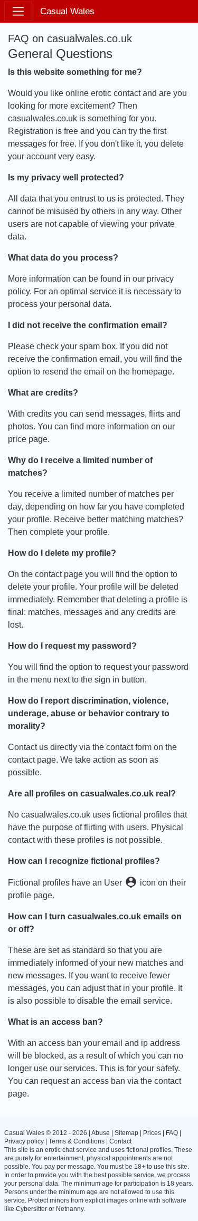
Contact (120, 1141)
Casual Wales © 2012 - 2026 (45, 1133)
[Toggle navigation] (18, 11)
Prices (152, 1133)
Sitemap (126, 1133)
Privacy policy (24, 1141)
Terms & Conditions (77, 1141)
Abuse (100, 1133)
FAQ (172, 1133)
